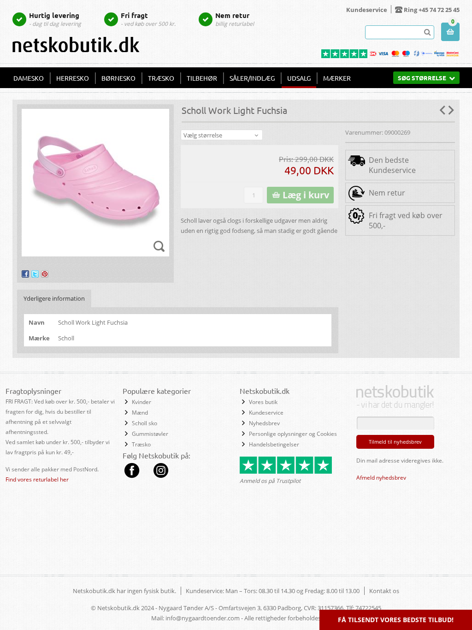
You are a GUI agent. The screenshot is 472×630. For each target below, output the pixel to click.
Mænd (140, 412)
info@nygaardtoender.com (202, 618)
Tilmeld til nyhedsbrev (395, 441)
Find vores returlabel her (37, 479)
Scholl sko (144, 423)
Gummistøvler (150, 434)
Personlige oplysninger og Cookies (293, 434)
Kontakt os (384, 591)
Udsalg (299, 78)
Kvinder (141, 402)
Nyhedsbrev (264, 423)
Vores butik (263, 402)
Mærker (337, 78)
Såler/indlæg (252, 78)
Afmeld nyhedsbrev (381, 477)
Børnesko (118, 78)
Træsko (161, 78)
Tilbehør (202, 78)
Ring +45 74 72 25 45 (432, 10)
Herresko (72, 78)
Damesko (28, 78)
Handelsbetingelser (274, 444)
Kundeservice (366, 10)
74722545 (368, 608)
